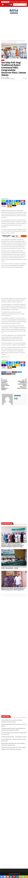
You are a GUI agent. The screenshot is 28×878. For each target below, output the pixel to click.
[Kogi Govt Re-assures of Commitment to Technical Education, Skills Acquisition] (14, 579)
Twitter (9, 372)
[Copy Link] (18, 204)
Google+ (14, 372)
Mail (14, 373)
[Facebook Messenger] (23, 204)
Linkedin (19, 372)
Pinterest (9, 373)
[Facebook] (8, 201)
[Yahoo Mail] (3, 204)
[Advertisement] (14, 28)
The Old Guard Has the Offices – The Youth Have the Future (14, 736)
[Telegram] (8, 204)
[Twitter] (13, 201)
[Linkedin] (18, 201)
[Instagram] (23, 201)
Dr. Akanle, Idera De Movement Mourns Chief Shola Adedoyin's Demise (5, 384)
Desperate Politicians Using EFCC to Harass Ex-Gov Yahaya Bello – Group (14, 567)
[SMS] (13, 204)
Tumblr (4, 373)
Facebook (4, 372)
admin (7, 77)
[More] (9, 206)
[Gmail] (3, 206)
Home (2, 40)
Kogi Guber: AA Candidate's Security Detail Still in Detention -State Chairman (22, 384)
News (5, 40)
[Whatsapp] (3, 201)
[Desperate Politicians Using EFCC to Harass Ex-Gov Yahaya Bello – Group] (14, 557)
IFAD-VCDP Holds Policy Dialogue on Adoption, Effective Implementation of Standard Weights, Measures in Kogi (12, 545)
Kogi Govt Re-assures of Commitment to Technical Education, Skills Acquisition (13, 589)
